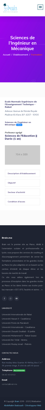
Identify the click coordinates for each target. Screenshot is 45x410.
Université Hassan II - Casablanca (16, 319)
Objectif (12, 183)
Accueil (6, 54)
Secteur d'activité (16, 192)
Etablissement (20, 54)
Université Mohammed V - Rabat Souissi (19, 336)
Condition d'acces (16, 201)
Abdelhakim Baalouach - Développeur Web (22, 405)
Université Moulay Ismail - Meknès (16, 344)
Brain (17, 401)
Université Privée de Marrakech (15, 323)
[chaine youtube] (16, 298)
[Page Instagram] (10, 298)
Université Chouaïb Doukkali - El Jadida (18, 331)
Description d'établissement (22, 173)
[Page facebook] (4, 298)
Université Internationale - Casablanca (18, 327)
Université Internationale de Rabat (17, 314)
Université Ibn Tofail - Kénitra (14, 340)
